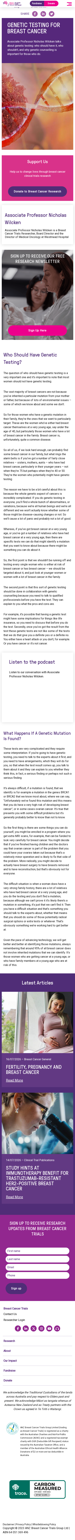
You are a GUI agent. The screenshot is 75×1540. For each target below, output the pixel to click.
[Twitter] (34, 1328)
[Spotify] (57, 1328)
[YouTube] (49, 1328)
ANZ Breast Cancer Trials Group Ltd (46, 1528)
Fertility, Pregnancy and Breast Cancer (34, 1069)
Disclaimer (8, 1524)
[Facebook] (18, 1328)
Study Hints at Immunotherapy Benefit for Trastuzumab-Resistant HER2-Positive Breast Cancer (37, 1178)
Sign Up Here (37, 330)
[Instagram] (41, 1328)
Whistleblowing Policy (44, 1524)
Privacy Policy (23, 1524)
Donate (51, 3)
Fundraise (37, 3)
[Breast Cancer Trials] (12, 3)
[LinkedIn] (26, 1328)
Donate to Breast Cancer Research (37, 191)
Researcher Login (14, 1320)
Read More (14, 1080)
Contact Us (10, 1314)
